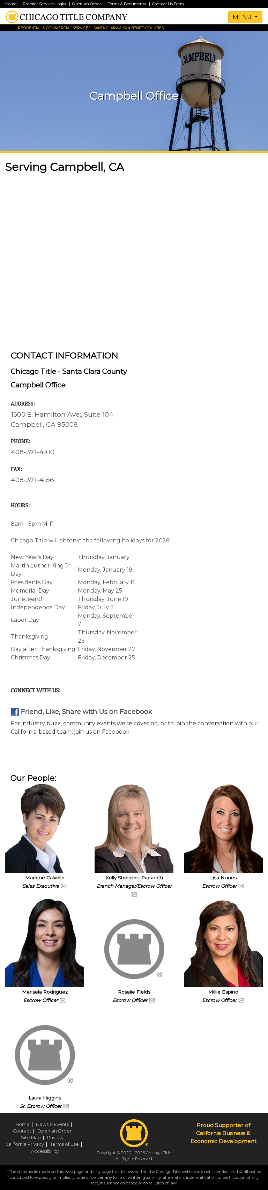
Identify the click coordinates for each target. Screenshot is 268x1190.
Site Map (33, 1137)
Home (10, 3)
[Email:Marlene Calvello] (63, 885)
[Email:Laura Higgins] (66, 1106)
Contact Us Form (168, 3)
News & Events (55, 1124)
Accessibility (45, 1151)
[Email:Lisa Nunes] (241, 885)
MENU (243, 17)
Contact (24, 1131)
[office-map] (134, 262)
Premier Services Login (44, 3)
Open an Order (86, 3)
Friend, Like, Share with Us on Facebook (85, 712)
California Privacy (27, 1144)
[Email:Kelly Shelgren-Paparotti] (134, 894)
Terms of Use (67, 1144)
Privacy (58, 1137)
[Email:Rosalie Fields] (152, 1000)
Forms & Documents (126, 3)
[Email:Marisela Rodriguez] (62, 1000)
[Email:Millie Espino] (241, 1000)
